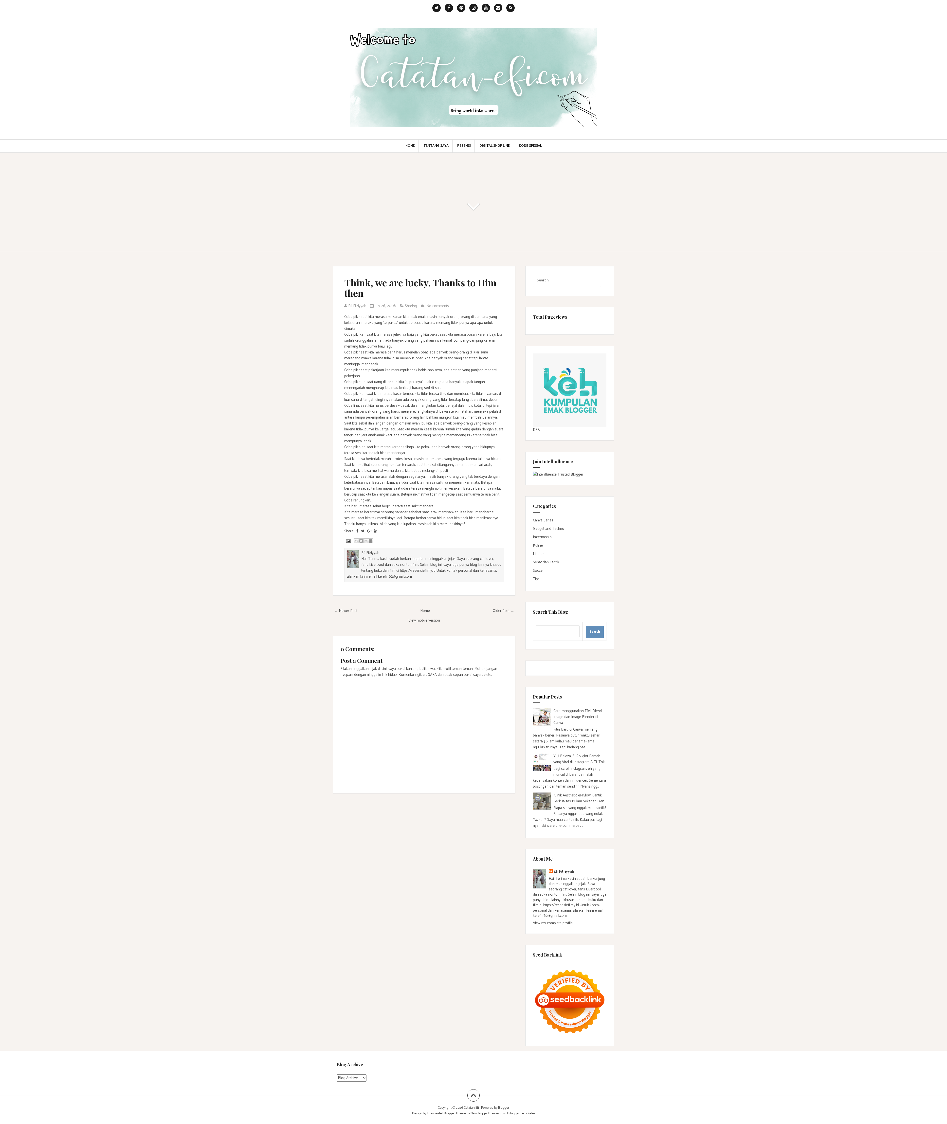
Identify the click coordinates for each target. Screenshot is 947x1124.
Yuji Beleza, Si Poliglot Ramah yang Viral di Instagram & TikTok (579, 759)
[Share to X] (365, 540)
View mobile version (424, 620)
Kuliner (538, 545)
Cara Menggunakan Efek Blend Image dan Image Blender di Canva (577, 717)
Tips (536, 579)
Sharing (411, 306)
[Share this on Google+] (369, 531)
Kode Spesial (530, 146)
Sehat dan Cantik (546, 562)
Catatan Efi (472, 1108)
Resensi (464, 146)
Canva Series (543, 520)
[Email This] (356, 540)
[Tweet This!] (363, 531)
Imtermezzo (542, 537)
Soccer (538, 571)
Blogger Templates (522, 1113)
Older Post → (503, 611)
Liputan (539, 554)
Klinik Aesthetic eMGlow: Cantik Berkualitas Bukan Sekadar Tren (578, 798)
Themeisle (434, 1113)
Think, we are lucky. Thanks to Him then (420, 287)
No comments (438, 306)
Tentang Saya (436, 146)
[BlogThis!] (361, 540)
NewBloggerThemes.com (488, 1113)
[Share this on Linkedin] (376, 531)
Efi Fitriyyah (564, 871)
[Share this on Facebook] (357, 531)
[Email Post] (348, 541)
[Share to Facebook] (370, 540)
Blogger (503, 1108)
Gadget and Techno (548, 529)
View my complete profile (553, 923)
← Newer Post (345, 611)
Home (410, 146)
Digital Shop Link (494, 146)
